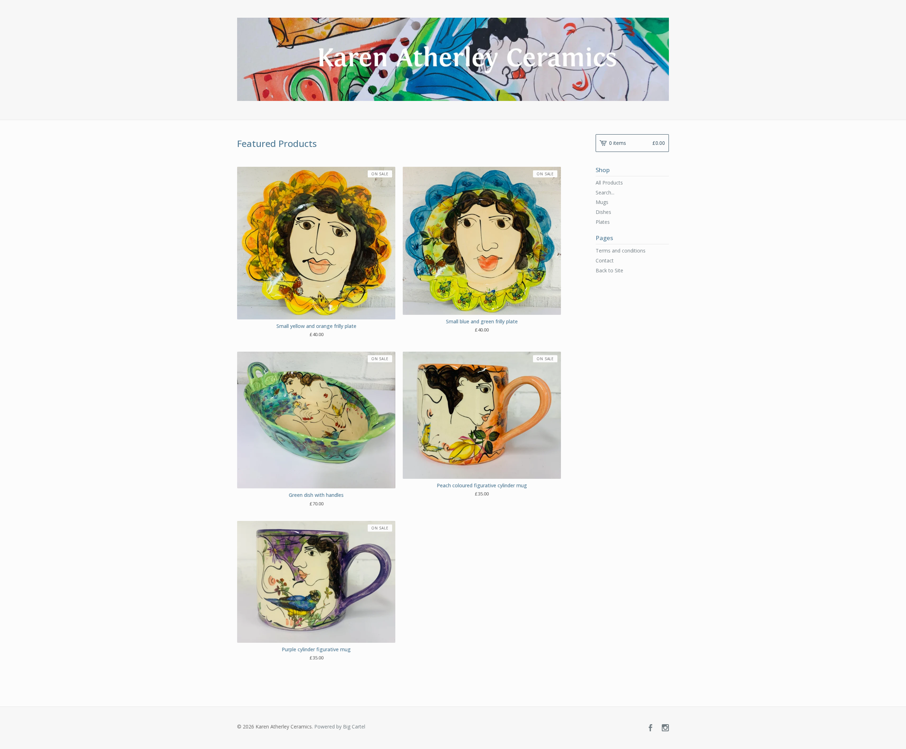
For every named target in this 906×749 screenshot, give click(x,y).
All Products (609, 182)
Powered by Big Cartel (339, 726)
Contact (605, 260)
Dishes (603, 212)
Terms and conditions (621, 250)
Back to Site (609, 270)
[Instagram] (665, 728)
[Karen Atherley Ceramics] (453, 59)
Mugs (602, 202)
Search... (605, 192)
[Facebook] (650, 728)
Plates (603, 222)
